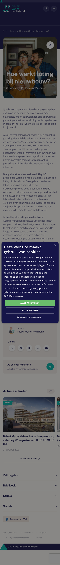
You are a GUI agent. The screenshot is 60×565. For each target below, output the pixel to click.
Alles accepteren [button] (29, 303)
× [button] (55, 245)
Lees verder (17, 296)
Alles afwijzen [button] (30, 310)
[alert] (30, 282)
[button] (30, 317)
